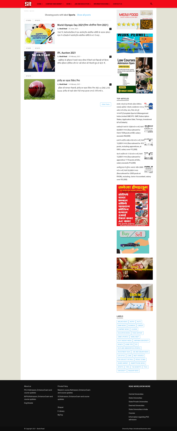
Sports (37, 20)
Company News (123, 329)
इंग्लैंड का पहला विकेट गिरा (68, 80)
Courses (132, 413)
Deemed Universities (136, 405)
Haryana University (141, 340)
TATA (127, 367)
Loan (129, 356)
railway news (133, 371)
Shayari (60, 407)
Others (28, 20)
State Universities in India (138, 409)
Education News (124, 333)
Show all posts (84, 15)
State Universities (135, 398)
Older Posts (106, 104)
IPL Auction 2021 (66, 52)
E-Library (61, 411)
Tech (145, 367)
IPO (136, 344)
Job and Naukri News (140, 352)
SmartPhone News (138, 363)
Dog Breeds (28, 403)
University (122, 371)
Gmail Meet (135, 337)
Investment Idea (124, 352)
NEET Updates (139, 356)
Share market (123, 363)
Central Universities (136, 394)
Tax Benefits (136, 367)
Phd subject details (125, 359)
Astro (132, 322)
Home (26, 11)
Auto (139, 322)
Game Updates (123, 337)
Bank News (122, 325)
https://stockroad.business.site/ (140, 429)
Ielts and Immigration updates (129, 348)
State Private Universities (138, 402)
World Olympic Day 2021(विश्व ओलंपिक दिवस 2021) (82, 25)
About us (27, 386)
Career (140, 325)
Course (134, 329)
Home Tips (129, 344)
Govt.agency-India (124, 340)
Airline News (122, 322)
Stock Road (40, 429)
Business (131, 325)
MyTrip (60, 415)
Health (120, 344)
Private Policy (63, 386)
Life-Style (121, 356)
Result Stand (140, 359)
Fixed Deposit (137, 333)
